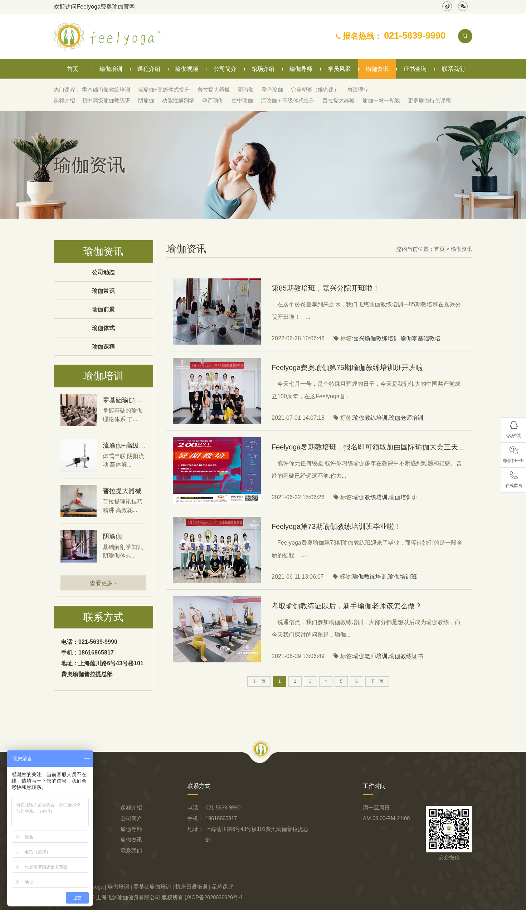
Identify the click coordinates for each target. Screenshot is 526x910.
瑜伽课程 (103, 347)
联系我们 (453, 69)
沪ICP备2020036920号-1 (214, 897)
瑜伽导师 (300, 69)
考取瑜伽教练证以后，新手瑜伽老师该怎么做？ (347, 606)
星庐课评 (222, 887)
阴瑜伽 (246, 90)
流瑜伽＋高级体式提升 (288, 100)
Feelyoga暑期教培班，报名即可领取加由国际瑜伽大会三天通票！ (369, 447)
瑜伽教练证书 (406, 656)
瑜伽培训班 (403, 497)
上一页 (259, 681)
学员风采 (339, 69)
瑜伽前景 (103, 309)
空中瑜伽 (242, 100)
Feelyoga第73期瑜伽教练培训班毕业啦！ (336, 526)
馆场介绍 (263, 69)
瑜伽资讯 (377, 69)
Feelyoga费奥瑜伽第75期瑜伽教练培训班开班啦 (347, 367)
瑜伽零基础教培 (420, 338)
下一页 (377, 681)
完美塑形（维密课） (315, 90)
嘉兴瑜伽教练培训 (376, 338)
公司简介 (225, 69)
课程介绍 (148, 69)
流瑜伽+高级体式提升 (164, 90)
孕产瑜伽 (272, 90)
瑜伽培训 (110, 69)
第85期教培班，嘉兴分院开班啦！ (326, 288)
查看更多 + (103, 583)
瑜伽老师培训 (406, 418)
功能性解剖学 (178, 100)
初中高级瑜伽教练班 (106, 100)
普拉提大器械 (214, 90)
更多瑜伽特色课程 (429, 100)
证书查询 (415, 69)
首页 (72, 69)
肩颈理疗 (358, 90)
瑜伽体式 (103, 328)
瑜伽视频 (186, 69)
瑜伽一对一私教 (381, 100)
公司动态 (103, 272)
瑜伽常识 (103, 291)
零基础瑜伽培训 (152, 887)
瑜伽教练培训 (370, 418)
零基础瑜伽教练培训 (106, 90)
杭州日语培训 (191, 887)
